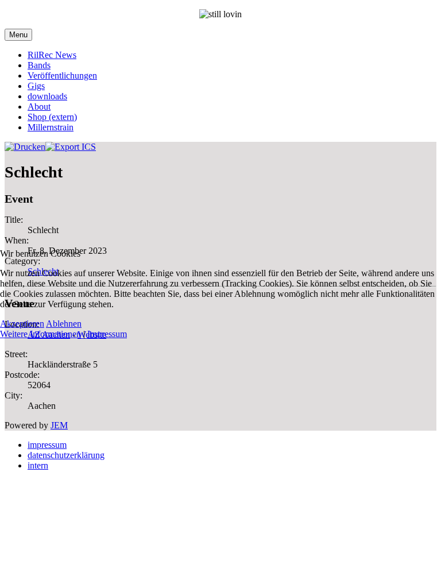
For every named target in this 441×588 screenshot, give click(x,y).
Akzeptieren (22, 323)
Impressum (107, 334)
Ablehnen (64, 323)
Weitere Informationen (40, 334)
